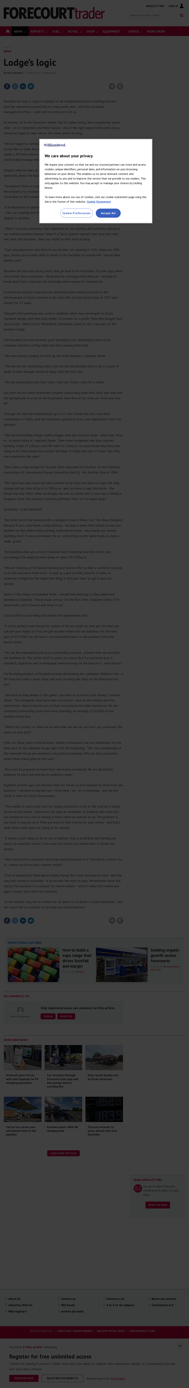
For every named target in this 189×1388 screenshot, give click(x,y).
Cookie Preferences (76, 213)
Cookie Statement (99, 201)
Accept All (108, 213)
